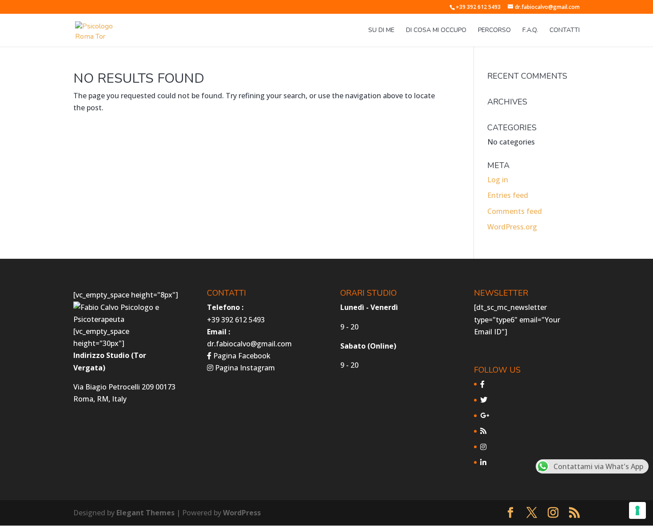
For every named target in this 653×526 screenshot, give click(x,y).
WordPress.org (512, 227)
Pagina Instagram (244, 368)
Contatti (564, 30)
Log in (497, 180)
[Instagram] (483, 446)
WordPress (242, 513)
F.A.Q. (530, 30)
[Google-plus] (484, 415)
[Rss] (483, 430)
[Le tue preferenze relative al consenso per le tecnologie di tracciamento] (637, 510)
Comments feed (514, 211)
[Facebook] (482, 384)
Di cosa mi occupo (436, 30)
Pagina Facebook (241, 356)
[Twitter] (483, 399)
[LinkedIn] (483, 462)
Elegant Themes (145, 513)
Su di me (381, 30)
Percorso (494, 30)
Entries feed (507, 195)
